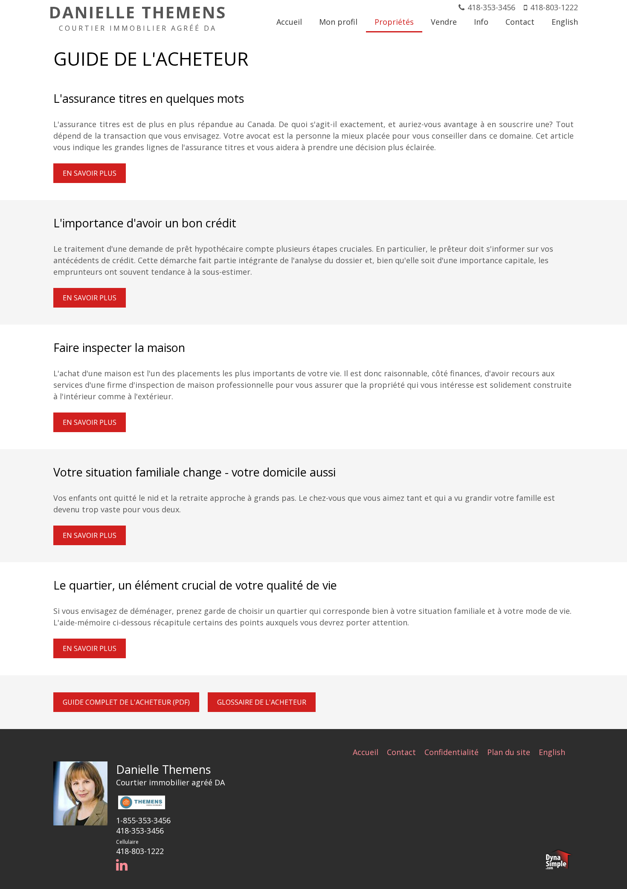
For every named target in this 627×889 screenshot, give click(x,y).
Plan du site (508, 752)
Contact (401, 752)
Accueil (365, 752)
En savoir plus (89, 173)
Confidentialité (451, 752)
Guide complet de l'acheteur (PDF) (126, 702)
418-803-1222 (554, 7)
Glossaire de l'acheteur (261, 702)
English (552, 752)
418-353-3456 (491, 7)
